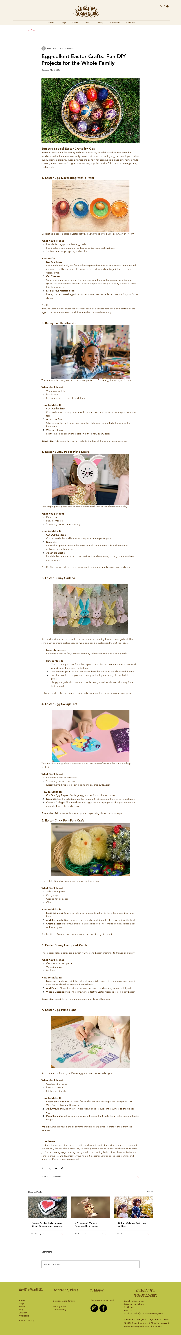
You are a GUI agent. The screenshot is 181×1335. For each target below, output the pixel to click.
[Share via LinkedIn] (55, 1168)
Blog (21, 1309)
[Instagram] (94, 1308)
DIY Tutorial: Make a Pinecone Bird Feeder (86, 1224)
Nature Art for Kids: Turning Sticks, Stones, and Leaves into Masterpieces (47, 1224)
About (22, 1306)
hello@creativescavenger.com (149, 1313)
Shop (21, 1303)
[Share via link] (62, 1168)
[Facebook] (103, 1308)
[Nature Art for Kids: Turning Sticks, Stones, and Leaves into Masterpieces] (47, 1207)
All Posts (31, 30)
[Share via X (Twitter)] (49, 1168)
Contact (23, 1312)
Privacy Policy (59, 1306)
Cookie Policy (59, 1309)
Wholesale (24, 1315)
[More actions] (138, 48)
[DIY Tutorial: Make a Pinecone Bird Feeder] (90, 1207)
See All (150, 1191)
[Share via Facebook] (42, 1168)
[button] (164, 6)
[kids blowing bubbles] (133, 1207)
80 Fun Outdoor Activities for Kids (132, 1224)
